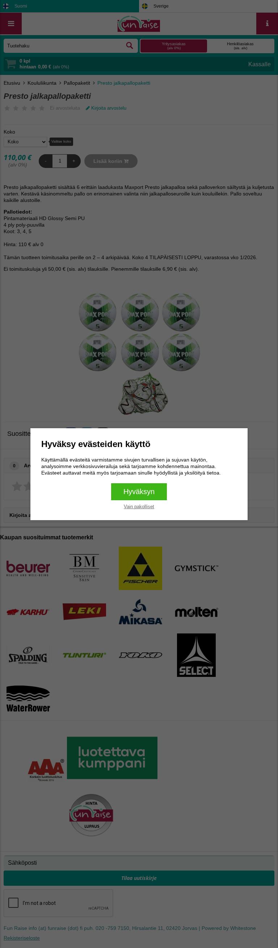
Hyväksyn (139, 492)
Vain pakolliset (139, 506)
